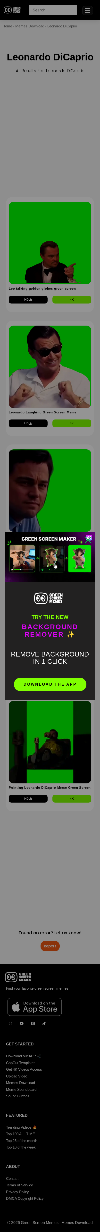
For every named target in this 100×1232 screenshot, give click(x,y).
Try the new (50, 617)
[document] (50, 616)
